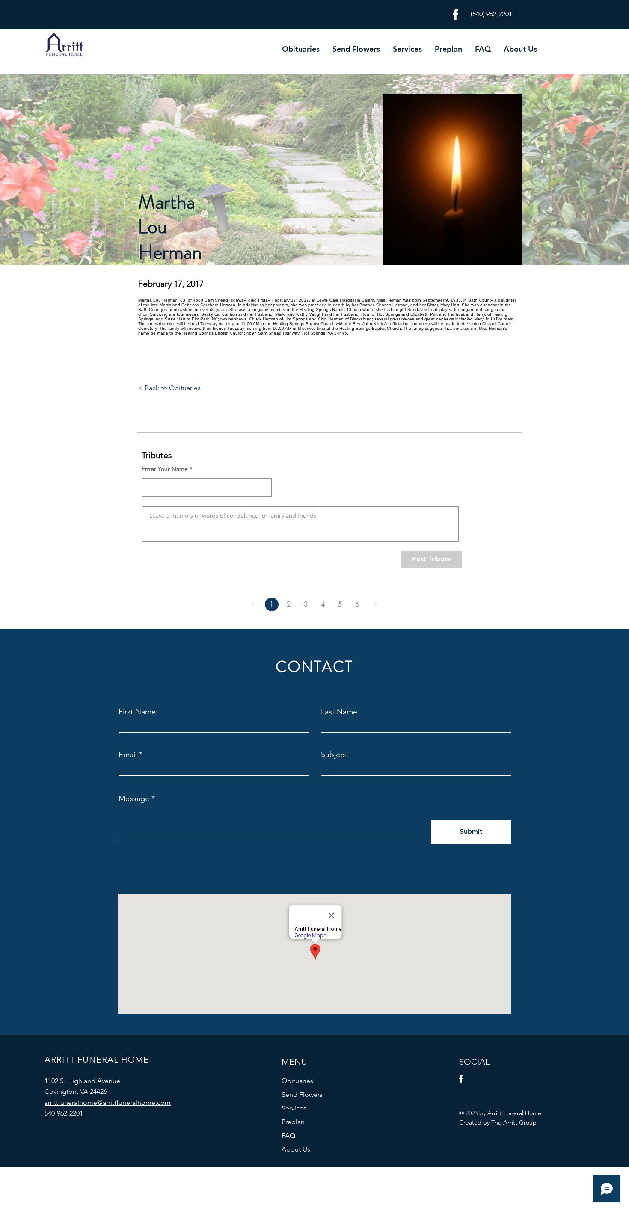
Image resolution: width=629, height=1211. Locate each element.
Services (294, 1108)
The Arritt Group (514, 1122)
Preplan (293, 1122)
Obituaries (297, 1081)
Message (134, 798)
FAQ (288, 1135)
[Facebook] (461, 1078)
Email (128, 754)
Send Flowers (302, 1094)
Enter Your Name (165, 469)
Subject (334, 754)
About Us (296, 1149)
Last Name (339, 712)
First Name (137, 712)
